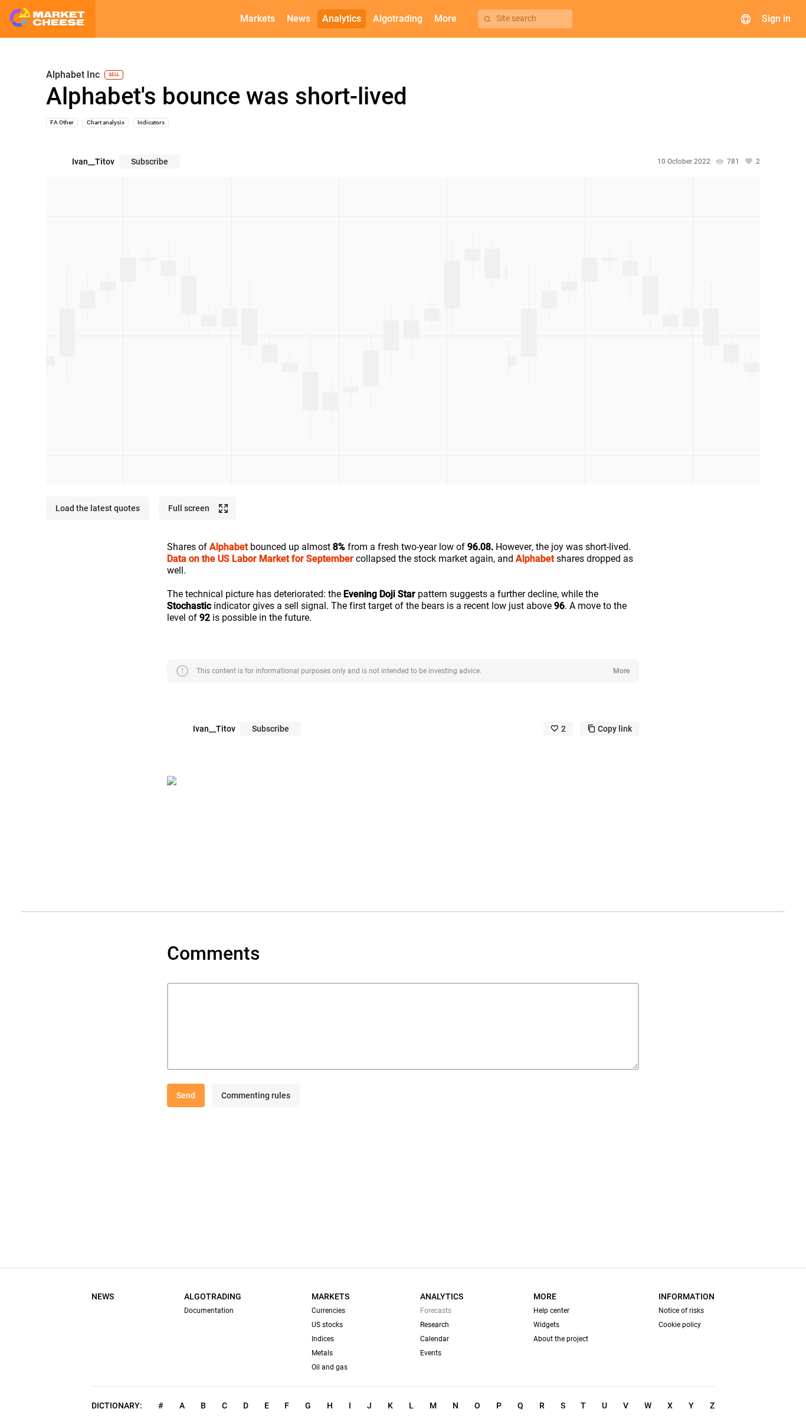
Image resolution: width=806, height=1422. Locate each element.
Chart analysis (105, 122)
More (621, 671)
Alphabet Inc (73, 75)
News (102, 1296)
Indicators (151, 122)
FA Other (62, 122)
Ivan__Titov (93, 161)
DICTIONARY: (116, 1405)
